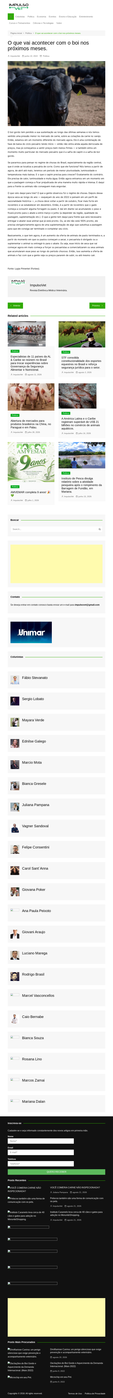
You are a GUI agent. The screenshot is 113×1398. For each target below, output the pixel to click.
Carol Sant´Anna (35, 868)
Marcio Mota (32, 762)
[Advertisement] (56, 564)
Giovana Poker (33, 890)
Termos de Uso (75, 1393)
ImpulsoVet (15, 56)
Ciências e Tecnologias (43, 23)
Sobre (59, 23)
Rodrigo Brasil (33, 974)
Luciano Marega (34, 953)
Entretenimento (86, 16)
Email (10, 1147)
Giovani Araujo (33, 932)
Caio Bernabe (33, 1017)
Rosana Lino (32, 1059)
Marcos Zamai (33, 1080)
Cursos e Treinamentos (19, 23)
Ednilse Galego (34, 741)
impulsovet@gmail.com (87, 605)
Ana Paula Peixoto (36, 911)
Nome (10, 1136)
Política (31, 16)
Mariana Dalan (33, 1101)
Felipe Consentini (35, 847)
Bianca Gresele (34, 784)
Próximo (96, 305)
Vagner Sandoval (35, 826)
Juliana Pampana (35, 805)
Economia (41, 16)
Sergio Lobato (33, 699)
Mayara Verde (33, 720)
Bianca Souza (33, 1038)
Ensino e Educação (67, 16)
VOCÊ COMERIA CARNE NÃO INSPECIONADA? (75, 1187)
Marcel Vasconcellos (38, 995)
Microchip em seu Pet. (61, 1377)
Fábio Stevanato (35, 678)
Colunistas (20, 16)
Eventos (52, 16)
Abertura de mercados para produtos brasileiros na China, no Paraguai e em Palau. (31, 424)
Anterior (16, 305)
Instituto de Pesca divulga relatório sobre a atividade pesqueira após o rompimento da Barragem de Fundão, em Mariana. (81, 485)
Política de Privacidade (95, 1393)
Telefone (12, 1159)
